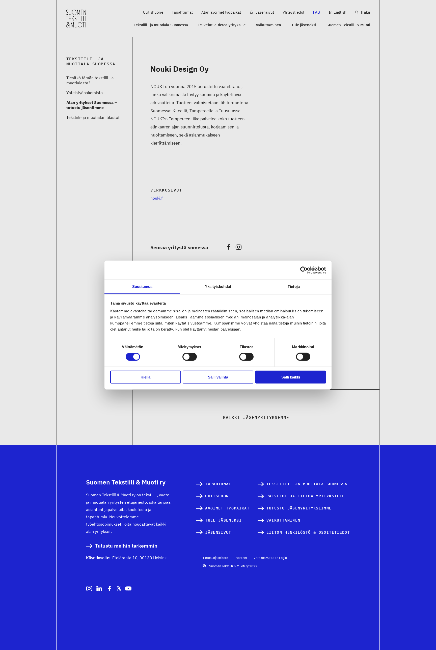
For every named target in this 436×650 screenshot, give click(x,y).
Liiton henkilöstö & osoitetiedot (308, 532)
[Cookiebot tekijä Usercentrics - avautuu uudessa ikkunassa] (304, 270)
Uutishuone (153, 12)
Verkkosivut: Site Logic (270, 558)
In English (338, 12)
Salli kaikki (290, 377)
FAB (316, 12)
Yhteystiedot (293, 12)
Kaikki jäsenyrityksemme (256, 417)
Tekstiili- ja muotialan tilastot (93, 117)
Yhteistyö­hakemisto (84, 92)
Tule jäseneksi (303, 24)
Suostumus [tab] (142, 286)
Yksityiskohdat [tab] (218, 286)
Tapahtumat (182, 12)
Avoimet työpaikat (227, 508)
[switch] (189, 357)
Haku (365, 12)
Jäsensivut (264, 12)
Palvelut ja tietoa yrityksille (222, 24)
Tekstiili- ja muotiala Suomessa (161, 24)
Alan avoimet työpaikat (221, 12)
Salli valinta (218, 377)
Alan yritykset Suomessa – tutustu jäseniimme (91, 105)
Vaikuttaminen (268, 24)
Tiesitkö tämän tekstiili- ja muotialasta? (90, 80)
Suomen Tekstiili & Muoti (348, 24)
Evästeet (240, 558)
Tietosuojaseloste (215, 558)
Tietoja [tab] (294, 286)
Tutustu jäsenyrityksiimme (299, 508)
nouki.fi (157, 198)
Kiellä (145, 377)
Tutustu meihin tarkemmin (126, 546)
